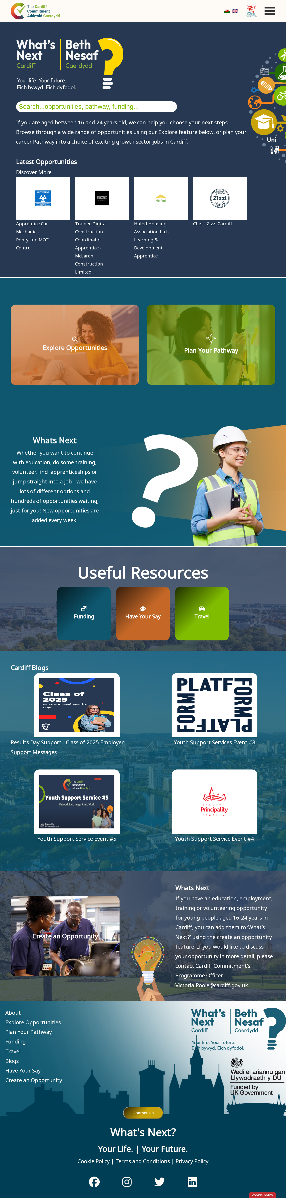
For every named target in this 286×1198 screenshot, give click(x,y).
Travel (13, 1051)
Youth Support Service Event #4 (214, 838)
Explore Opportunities (33, 1022)
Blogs (12, 1060)
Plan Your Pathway (28, 1031)
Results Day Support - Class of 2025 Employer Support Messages (67, 746)
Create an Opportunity (33, 1080)
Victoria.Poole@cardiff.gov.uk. (212, 985)
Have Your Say (23, 1070)
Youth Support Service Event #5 (76, 838)
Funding (15, 1041)
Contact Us (143, 1113)
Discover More (34, 172)
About (13, 1012)
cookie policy (262, 1195)
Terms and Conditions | (144, 1161)
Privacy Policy (191, 1161)
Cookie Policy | (96, 1161)
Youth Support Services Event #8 (214, 742)
